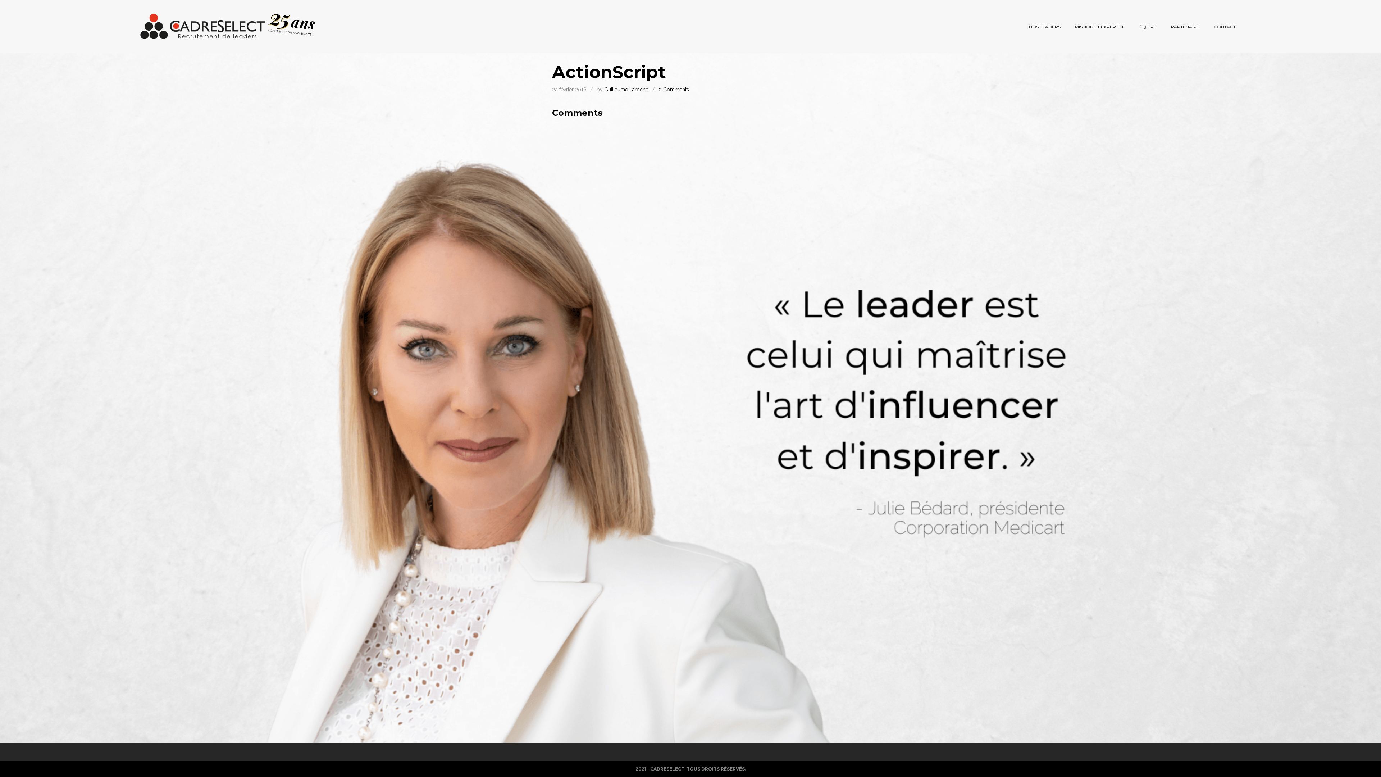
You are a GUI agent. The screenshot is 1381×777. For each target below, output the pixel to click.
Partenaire (1185, 26)
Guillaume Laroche (626, 89)
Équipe (1148, 26)
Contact (1225, 26)
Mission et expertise (1100, 26)
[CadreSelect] (228, 26)
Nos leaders (1045, 26)
